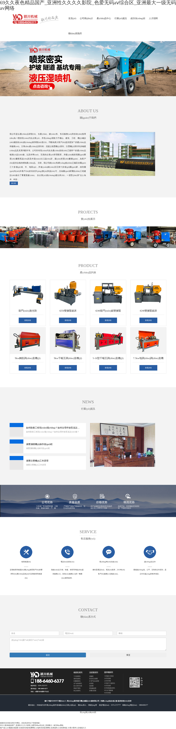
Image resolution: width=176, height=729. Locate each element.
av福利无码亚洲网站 (43, 728)
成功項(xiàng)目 (137, 18)
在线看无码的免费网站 (27, 728)
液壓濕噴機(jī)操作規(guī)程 (39, 444)
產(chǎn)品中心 (104, 18)
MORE (13, 183)
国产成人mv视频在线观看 (9, 728)
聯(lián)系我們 (75, 33)
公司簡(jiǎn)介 (86, 18)
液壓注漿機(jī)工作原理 (37, 461)
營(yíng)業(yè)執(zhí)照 (88, 712)
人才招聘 (153, 18)
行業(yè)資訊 (121, 18)
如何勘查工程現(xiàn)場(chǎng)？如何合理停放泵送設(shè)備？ (53, 428)
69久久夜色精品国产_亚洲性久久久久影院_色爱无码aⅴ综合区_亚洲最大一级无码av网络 (31, 725)
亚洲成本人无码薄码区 (59, 728)
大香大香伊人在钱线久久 (77, 728)
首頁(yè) (72, 18)
